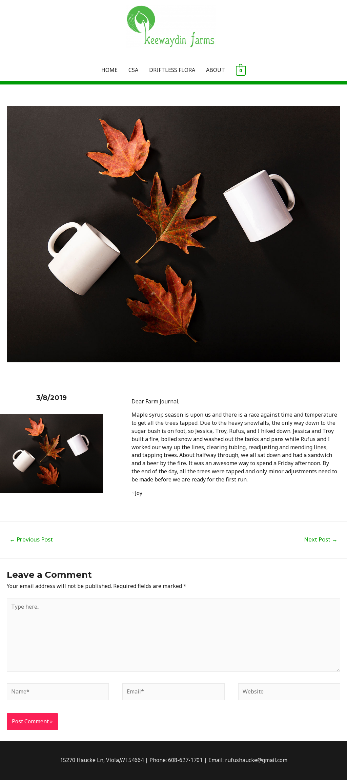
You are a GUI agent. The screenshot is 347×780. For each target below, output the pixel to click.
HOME (109, 70)
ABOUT (215, 70)
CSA (133, 70)
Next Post (321, 539)
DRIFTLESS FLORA (172, 70)
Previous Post (31, 539)
